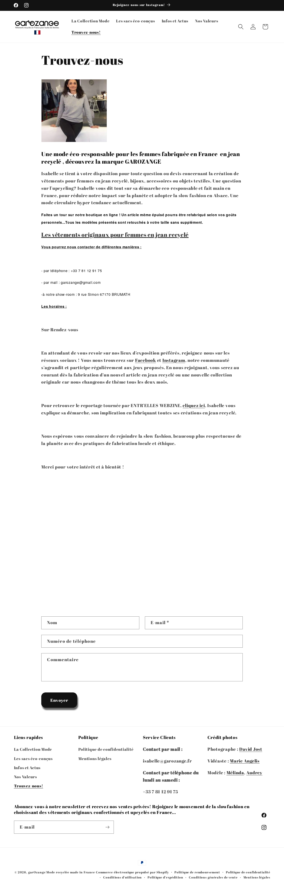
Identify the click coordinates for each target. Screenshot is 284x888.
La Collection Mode (33, 749)
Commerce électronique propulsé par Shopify (132, 872)
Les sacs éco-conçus (33, 758)
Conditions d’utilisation (122, 877)
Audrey (254, 773)
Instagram (173, 360)
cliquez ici (194, 405)
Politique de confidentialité (105, 749)
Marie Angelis (245, 761)
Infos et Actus (27, 767)
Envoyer (59, 700)
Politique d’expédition (165, 877)
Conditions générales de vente (213, 877)
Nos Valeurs (25, 776)
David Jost (250, 749)
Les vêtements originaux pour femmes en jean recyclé (115, 235)
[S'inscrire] (107, 827)
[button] (241, 27)
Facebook (145, 360)
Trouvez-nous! (28, 785)
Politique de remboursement (197, 872)
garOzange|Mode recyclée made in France (61, 872)
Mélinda (235, 773)
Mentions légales (94, 758)
